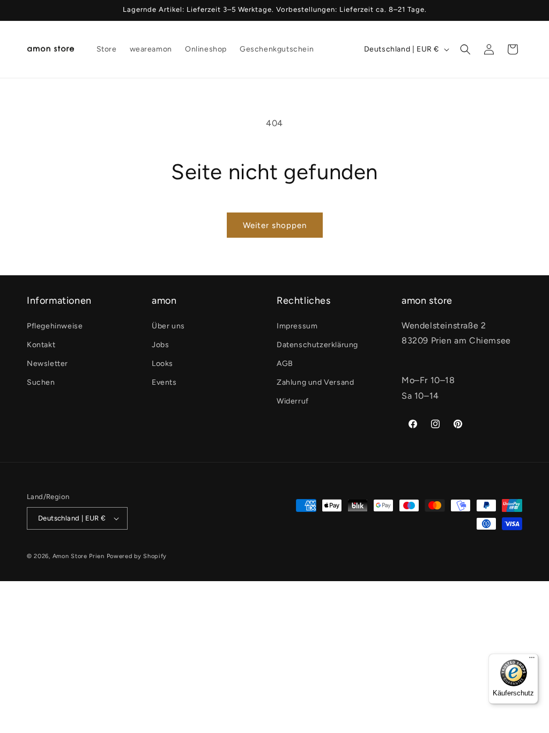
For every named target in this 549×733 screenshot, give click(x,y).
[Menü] (531, 660)
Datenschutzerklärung (317, 344)
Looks (162, 363)
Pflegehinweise (55, 326)
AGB (285, 363)
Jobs (160, 344)
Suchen (41, 382)
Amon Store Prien (79, 556)
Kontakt (41, 344)
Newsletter (47, 363)
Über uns (168, 326)
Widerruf (293, 401)
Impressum (297, 326)
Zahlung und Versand (315, 382)
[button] (465, 49)
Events (164, 382)
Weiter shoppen (275, 225)
